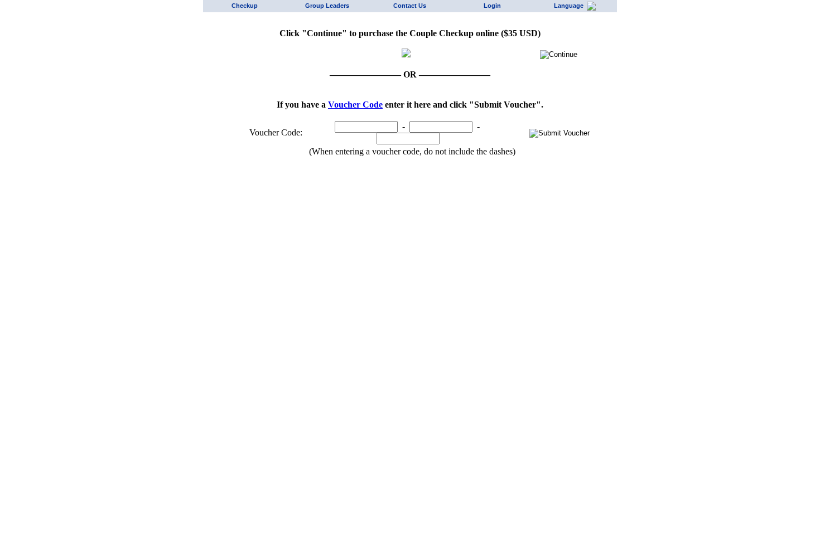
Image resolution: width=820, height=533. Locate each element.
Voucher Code (355, 104)
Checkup (244, 5)
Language (570, 5)
